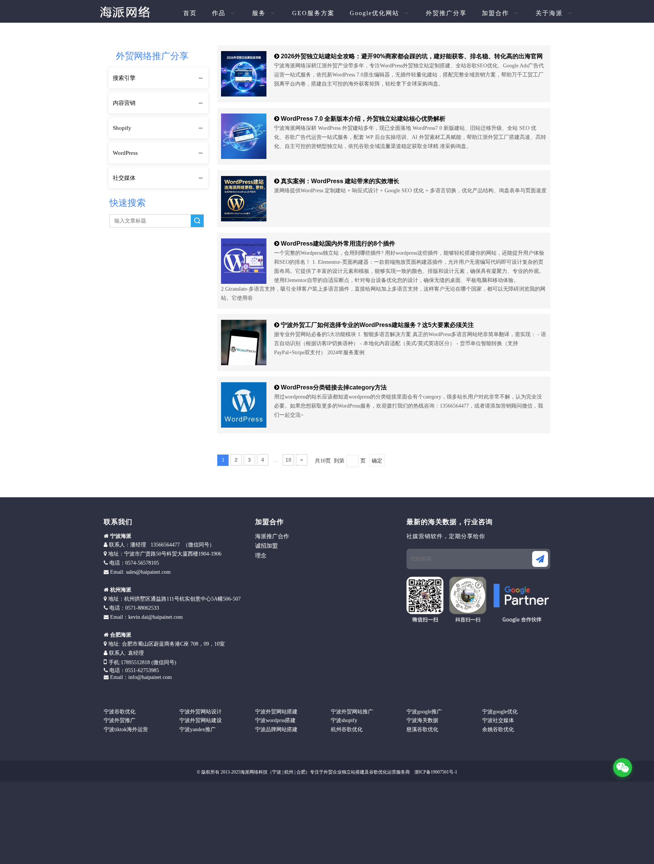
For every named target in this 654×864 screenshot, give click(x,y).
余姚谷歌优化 (498, 729)
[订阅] (540, 559)
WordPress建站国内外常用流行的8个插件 (338, 243)
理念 (260, 556)
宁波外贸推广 (119, 720)
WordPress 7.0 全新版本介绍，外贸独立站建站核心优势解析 (363, 118)
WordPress (125, 153)
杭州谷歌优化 (347, 729)
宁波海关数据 (422, 720)
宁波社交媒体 (498, 720)
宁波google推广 (424, 712)
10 (288, 460)
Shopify (122, 128)
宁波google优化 (500, 712)
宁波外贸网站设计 (200, 712)
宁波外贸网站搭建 (276, 712)
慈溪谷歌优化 (422, 729)
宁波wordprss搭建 (275, 720)
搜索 (197, 221)
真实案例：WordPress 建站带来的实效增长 (340, 181)
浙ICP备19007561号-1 (435, 772)
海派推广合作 (272, 536)
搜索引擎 (124, 78)
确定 (377, 461)
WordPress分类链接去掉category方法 (334, 387)
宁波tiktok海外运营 (126, 729)
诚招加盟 (266, 546)
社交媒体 (124, 178)
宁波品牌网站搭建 (276, 729)
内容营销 (124, 103)
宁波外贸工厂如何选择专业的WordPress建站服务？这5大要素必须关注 (377, 325)
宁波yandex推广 (197, 729)
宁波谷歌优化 (119, 712)
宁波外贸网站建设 (200, 720)
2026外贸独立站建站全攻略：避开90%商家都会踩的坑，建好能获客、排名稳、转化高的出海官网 (412, 56)
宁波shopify (344, 720)
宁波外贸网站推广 (352, 712)
